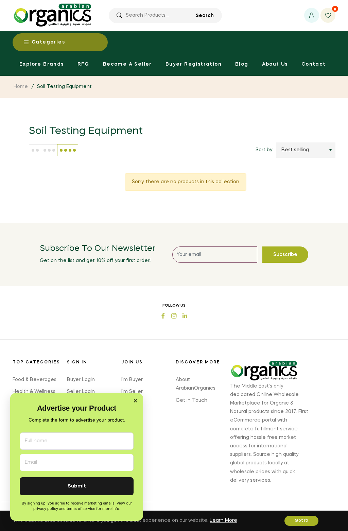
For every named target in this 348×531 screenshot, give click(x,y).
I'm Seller (132, 391)
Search (205, 15)
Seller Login (81, 391)
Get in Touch (191, 400)
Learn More (223, 520)
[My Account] (311, 15)
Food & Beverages (34, 379)
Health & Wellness (34, 391)
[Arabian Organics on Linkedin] (185, 315)
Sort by (264, 150)
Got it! (301, 521)
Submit (77, 486)
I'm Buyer (132, 379)
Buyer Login (81, 379)
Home (21, 86)
